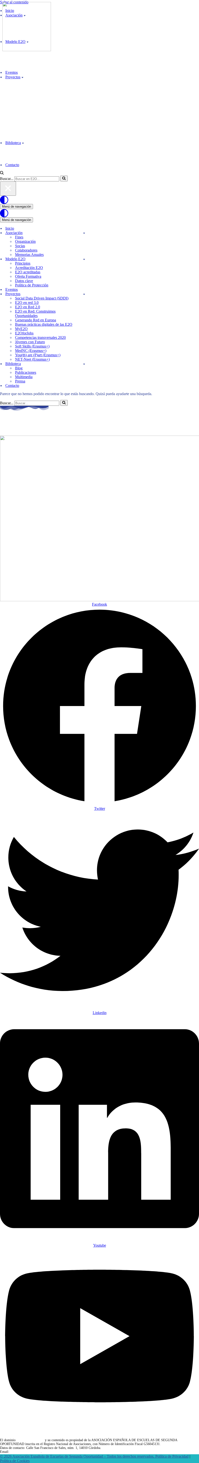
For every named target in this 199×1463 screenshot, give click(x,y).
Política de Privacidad (172, 1456)
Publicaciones (25, 372)
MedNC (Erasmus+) (30, 351)
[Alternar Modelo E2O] (84, 259)
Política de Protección (31, 285)
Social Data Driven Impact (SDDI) (41, 298)
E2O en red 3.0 (27, 303)
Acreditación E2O (29, 268)
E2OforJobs (24, 333)
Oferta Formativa (28, 276)
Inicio (9, 228)
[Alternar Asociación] (84, 233)
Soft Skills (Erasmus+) (32, 346)
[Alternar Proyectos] (84, 294)
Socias (20, 246)
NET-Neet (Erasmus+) (32, 359)
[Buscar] (2, 173)
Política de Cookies (15, 1461)
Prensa (20, 381)
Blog (19, 368)
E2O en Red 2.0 (27, 307)
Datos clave (24, 281)
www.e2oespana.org (30, 1440)
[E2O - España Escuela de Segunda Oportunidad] (26, 50)
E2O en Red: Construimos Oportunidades (35, 313)
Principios (22, 263)
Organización (25, 241)
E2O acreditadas (27, 272)
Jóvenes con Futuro (30, 342)
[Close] (8, 188)
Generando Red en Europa (35, 320)
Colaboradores (26, 250)
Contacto (12, 165)
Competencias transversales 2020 (40, 337)
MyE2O (21, 329)
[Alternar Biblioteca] (84, 364)
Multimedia (24, 377)
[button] (22, 77)
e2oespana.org (25, 426)
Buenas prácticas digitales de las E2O (43, 324)
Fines (19, 237)
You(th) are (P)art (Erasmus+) (37, 355)
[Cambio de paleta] (99, 200)
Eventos (11, 72)
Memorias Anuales (29, 254)
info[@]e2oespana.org (25, 1452)
